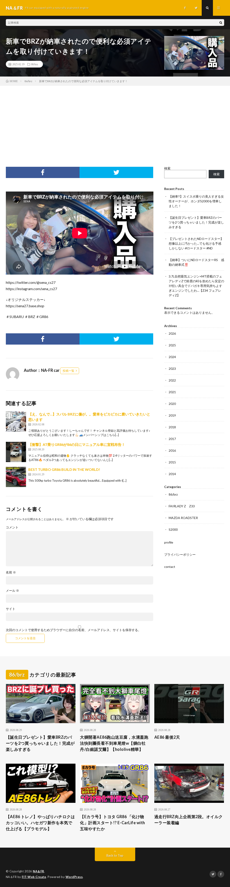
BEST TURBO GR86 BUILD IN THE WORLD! (64, 469)
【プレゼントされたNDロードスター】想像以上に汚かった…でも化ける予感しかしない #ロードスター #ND (196, 243)
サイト (10, 608)
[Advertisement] (115, 119)
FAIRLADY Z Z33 (182, 506)
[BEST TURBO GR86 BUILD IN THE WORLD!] (16, 477)
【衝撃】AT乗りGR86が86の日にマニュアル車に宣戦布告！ (76, 444)
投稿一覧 (68, 370)
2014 (172, 474)
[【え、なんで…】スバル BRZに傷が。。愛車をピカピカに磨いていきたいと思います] (16, 421)
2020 (172, 404)
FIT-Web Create (34, 877)
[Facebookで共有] (43, 172)
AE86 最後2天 (167, 737)
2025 (172, 345)
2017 (172, 439)
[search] (220, 22)
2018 (172, 427)
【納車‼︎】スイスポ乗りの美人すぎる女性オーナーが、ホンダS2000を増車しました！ (196, 201)
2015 (172, 462)
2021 (172, 392)
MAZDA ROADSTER (183, 518)
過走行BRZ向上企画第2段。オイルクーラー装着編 (188, 819)
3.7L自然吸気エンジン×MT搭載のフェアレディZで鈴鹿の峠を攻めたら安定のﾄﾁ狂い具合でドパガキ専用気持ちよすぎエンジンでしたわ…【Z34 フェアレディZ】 (196, 285)
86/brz (34, 64)
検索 (167, 168)
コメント (12, 527)
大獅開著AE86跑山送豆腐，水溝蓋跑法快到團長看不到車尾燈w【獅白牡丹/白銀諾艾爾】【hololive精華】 (114, 743)
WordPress (74, 877)
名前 (11, 572)
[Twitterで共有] (116, 172)
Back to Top (114, 855)
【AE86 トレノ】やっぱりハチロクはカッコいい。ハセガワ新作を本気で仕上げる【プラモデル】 (40, 822)
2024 (172, 357)
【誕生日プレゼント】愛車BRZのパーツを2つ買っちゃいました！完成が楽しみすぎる (196, 222)
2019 (172, 415)
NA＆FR (38, 871)
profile (168, 542)
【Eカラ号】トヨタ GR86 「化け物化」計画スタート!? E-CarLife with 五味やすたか (112, 822)
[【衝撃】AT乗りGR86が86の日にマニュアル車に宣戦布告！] (16, 452)
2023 (172, 368)
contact (169, 567)
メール (12, 590)
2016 (172, 450)
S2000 (173, 529)
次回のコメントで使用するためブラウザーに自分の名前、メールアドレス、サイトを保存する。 (73, 630)
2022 (172, 380)
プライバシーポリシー (180, 554)
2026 (172, 333)
